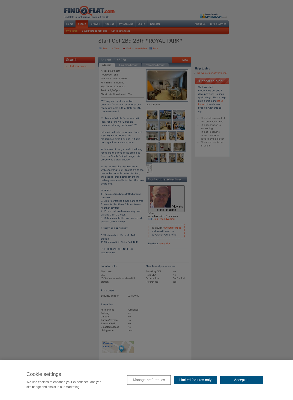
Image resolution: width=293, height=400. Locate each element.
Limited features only (195, 380)
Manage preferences (149, 380)
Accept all (241, 380)
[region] (146, 380)
